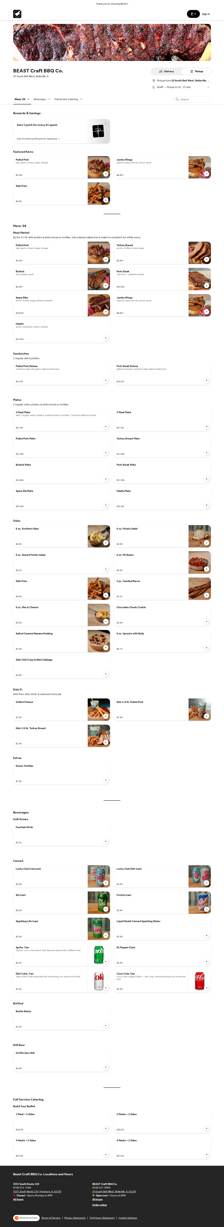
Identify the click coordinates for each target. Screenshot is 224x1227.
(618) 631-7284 (22, 1187)
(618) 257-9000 (101, 1187)
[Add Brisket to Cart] (105, 285)
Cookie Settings (128, 1217)
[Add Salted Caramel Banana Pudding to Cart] (105, 647)
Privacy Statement (75, 1217)
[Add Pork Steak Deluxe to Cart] (206, 380)
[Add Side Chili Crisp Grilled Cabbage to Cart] (105, 673)
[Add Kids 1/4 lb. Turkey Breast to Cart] (105, 742)
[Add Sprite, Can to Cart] (105, 961)
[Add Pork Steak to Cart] (206, 285)
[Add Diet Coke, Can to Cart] (105, 987)
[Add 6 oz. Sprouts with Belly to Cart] (206, 647)
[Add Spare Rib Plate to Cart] (105, 505)
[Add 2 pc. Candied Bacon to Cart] (206, 595)
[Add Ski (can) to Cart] (105, 909)
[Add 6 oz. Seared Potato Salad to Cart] (105, 569)
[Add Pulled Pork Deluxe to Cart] (105, 380)
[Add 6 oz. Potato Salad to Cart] (206, 542)
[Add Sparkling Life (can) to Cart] (105, 935)
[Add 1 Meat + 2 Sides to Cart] (105, 1128)
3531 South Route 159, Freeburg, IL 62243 (37, 1191)
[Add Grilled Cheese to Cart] (105, 716)
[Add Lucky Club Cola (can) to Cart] (105, 883)
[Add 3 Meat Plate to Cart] (206, 426)
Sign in (206, 14)
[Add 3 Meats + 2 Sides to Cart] (105, 1154)
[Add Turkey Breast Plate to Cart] (206, 452)
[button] (23, 99)
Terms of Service (51, 1217)
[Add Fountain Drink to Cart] (105, 841)
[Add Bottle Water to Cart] (105, 1025)
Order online (99, 1205)
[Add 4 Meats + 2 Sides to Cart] (206, 1154)
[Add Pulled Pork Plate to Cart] (105, 452)
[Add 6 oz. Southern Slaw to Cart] (105, 542)
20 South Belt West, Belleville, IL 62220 (114, 1191)
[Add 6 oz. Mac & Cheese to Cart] (105, 621)
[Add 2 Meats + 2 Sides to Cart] (206, 1128)
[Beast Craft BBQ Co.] (17, 14)
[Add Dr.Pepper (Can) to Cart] (206, 961)
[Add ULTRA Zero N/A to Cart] (105, 1067)
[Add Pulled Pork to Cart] (105, 173)
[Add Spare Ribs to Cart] (105, 311)
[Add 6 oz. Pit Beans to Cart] (206, 569)
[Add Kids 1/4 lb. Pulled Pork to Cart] (206, 716)
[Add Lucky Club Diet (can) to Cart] (206, 883)
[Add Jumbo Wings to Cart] (206, 173)
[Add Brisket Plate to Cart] (105, 479)
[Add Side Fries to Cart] (105, 200)
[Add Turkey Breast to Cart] (206, 259)
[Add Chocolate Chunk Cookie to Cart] (206, 621)
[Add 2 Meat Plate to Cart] (105, 426)
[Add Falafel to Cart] (105, 338)
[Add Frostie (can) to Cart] (206, 909)
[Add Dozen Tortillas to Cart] (105, 780)
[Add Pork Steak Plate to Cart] (206, 479)
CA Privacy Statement (102, 1217)
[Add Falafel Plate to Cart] (206, 505)
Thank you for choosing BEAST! (112, 3)
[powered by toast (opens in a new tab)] (26, 1218)
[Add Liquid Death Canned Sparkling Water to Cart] (206, 935)
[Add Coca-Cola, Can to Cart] (206, 987)
